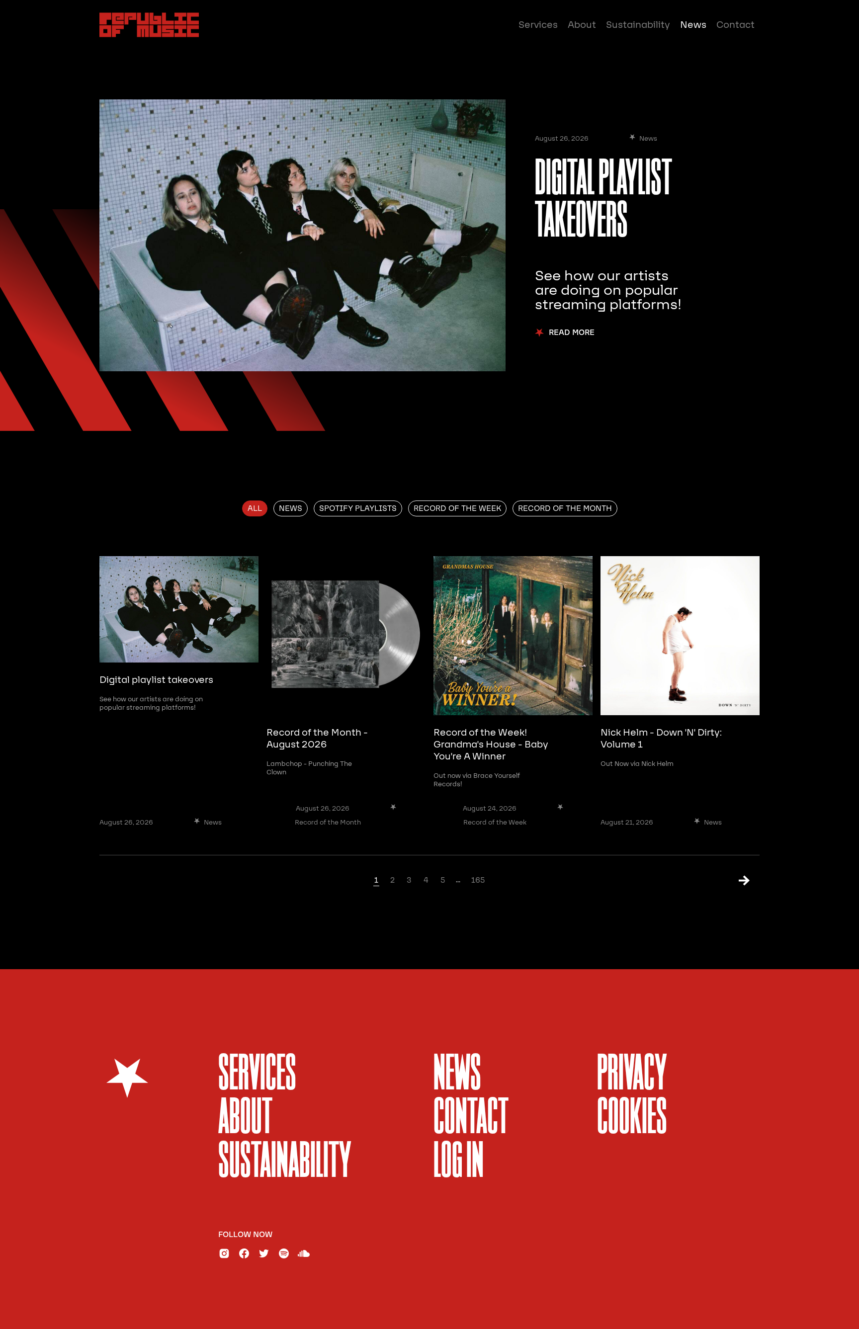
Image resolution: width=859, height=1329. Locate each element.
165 (478, 880)
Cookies (632, 1119)
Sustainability (638, 25)
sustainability (284, 1162)
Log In (458, 1162)
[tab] (254, 508)
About (582, 25)
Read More (572, 332)
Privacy (632, 1075)
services (257, 1075)
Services (538, 25)
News (693, 25)
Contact (735, 25)
